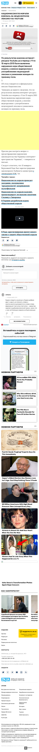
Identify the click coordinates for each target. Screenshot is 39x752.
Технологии (5, 709)
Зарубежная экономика (26, 692)
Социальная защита (25, 689)
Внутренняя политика (8, 689)
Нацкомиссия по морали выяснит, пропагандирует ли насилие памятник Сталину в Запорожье (18, 194)
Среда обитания (6, 712)
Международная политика (9, 692)
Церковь (4, 715)
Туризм (21, 712)
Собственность (24, 715)
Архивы (3, 633)
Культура (4, 717)
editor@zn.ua (29, 664)
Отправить (19, 287)
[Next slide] (36, 7)
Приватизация (5, 700)
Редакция (4, 636)
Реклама (4, 639)
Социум (21, 703)
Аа (20, 3)
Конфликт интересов (25, 695)
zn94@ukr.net (24, 661)
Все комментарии (19, 321)
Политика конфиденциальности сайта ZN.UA (12, 745)
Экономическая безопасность (24, 699)
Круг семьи (22, 709)
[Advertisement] (19, 130)
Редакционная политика (9, 642)
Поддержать (29, 3)
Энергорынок (5, 698)
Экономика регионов (7, 703)
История (21, 706)
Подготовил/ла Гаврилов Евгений (13, 250)
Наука (3, 706)
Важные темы (6, 7)
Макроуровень (5, 695)
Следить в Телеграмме (21, 342)
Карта (3, 645)
